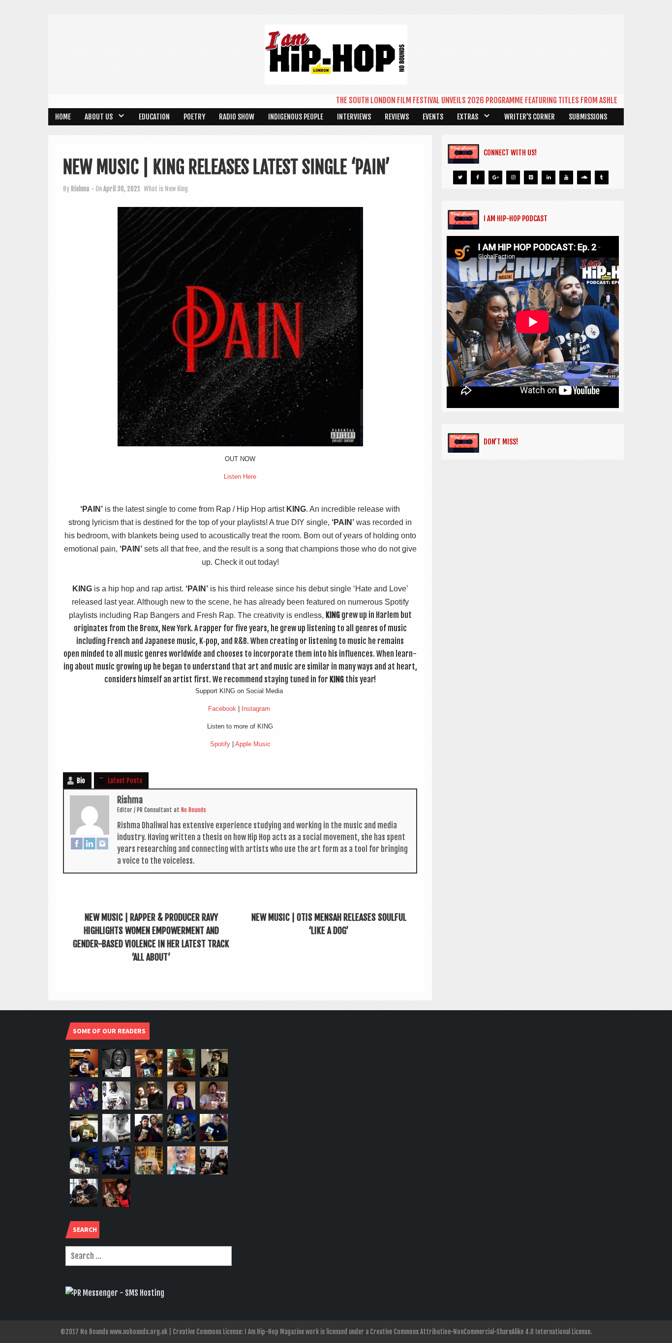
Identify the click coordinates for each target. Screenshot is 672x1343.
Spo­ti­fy (220, 744)
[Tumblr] (602, 177)
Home (63, 116)
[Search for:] (148, 1256)
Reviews (397, 116)
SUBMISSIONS (588, 116)
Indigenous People (295, 116)
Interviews (354, 116)
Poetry (194, 116)
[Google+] (495, 177)
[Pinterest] (531, 177)
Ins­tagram (256, 708)
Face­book (222, 708)
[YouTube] (566, 177)
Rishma (80, 189)
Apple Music (253, 744)
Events (433, 116)
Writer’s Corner (529, 116)
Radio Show (236, 116)
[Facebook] (77, 843)
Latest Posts (125, 781)
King (182, 189)
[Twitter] (460, 177)
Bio (81, 781)
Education (154, 116)
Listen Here (240, 476)
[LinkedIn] (89, 843)
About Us (99, 116)
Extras (467, 116)
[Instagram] (102, 843)
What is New (160, 189)
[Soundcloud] (584, 177)
